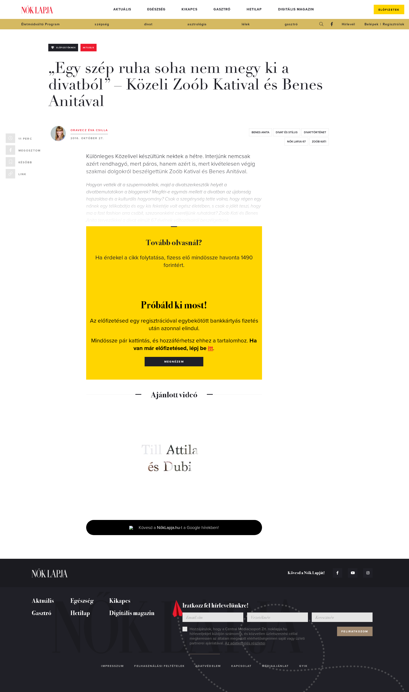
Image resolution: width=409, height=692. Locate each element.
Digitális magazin (296, 9)
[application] (174, 458)
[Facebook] (332, 24)
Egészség (156, 9)
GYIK (303, 666)
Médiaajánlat (275, 666)
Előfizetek (389, 9)
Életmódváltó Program (40, 24)
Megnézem (174, 361)
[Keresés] (321, 24)
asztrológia (197, 24)
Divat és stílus (287, 132)
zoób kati (319, 141)
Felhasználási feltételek (159, 666)
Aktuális (122, 9)
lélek (246, 24)
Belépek (371, 24)
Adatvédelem (208, 666)
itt (210, 348)
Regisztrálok (393, 24)
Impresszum (112, 666)
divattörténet (315, 132)
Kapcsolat (241, 666)
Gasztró (222, 9)
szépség (102, 24)
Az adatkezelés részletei (245, 643)
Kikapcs (189, 9)
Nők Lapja (37, 9)
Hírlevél (348, 24)
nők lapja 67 (296, 141)
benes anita (260, 132)
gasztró (291, 24)
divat (148, 24)
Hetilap (254, 9)
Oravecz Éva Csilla (89, 130)
